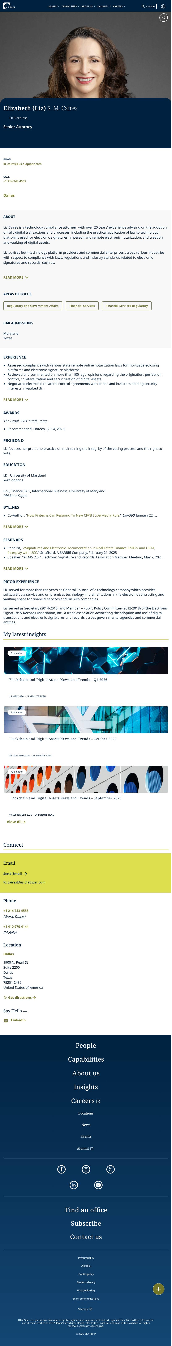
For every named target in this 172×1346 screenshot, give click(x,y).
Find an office (86, 1210)
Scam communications (86, 1298)
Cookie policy (86, 1274)
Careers (118, 6)
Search (150, 6)
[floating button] (158, 1289)
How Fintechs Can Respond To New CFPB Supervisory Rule (73, 515)
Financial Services (82, 306)
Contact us (86, 1236)
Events (86, 1136)
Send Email (12, 873)
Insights (103, 6)
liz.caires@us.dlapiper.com (22, 164)
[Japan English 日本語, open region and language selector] (163, 6)
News (86, 1124)
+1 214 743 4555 (14, 181)
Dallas (9, 195)
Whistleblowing (86, 1290)
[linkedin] (74, 1185)
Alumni (83, 1148)
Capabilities (69, 6)
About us (87, 6)
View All (14, 821)
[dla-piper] (16, 6)
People (52, 6)
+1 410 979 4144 (16, 926)
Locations (86, 1113)
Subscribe (86, 1223)
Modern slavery (86, 1282)
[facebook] (61, 1169)
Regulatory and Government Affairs (33, 306)
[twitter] (110, 1169)
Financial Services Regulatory (127, 306)
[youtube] (98, 1185)
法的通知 (86, 1266)
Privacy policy (86, 1258)
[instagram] (86, 1169)
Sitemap (83, 1309)
